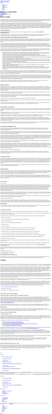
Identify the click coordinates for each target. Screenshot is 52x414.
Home (1, 14)
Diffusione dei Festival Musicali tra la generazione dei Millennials (11, 363)
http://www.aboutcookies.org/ (40, 329)
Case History (4, 399)
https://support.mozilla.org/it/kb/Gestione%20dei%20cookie (14, 322)
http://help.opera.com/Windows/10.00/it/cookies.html (13, 324)
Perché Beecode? (5, 397)
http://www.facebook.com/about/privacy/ (11, 286)
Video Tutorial (4, 392)
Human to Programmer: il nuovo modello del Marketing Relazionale (11, 368)
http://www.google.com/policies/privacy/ (7, 302)
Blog (3, 400)
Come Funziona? (5, 398)
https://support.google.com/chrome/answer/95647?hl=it (14, 321)
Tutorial (3, 391)
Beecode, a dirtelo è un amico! (6, 358)
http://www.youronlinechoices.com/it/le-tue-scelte (9, 330)
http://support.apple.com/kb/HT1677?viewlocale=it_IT (13, 325)
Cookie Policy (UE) (5, 393)
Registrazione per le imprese (6, 390)
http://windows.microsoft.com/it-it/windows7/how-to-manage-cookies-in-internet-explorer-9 (23, 323)
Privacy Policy (4, 401)
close (1, 352)
